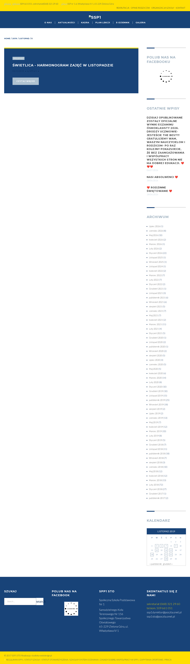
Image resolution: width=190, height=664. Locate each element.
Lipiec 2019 (154, 413)
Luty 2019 (154, 435)
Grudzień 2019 (156, 391)
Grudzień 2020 (156, 337)
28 (166, 559)
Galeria (141, 22)
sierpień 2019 (155, 409)
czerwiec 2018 (156, 466)
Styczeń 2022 (155, 284)
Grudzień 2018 (156, 444)
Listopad (24, 38)
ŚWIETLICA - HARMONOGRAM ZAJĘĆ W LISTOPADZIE (63, 65)
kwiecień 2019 (156, 426)
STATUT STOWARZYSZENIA (55, 659)
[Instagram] (183, 18)
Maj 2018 (153, 471)
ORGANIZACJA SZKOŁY (162, 8)
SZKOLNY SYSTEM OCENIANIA (84, 659)
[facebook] (178, 18)
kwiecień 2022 (156, 270)
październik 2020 (157, 346)
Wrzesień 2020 (156, 351)
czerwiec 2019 (156, 417)
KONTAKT (180, 8)
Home (7, 38)
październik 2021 (157, 297)
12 (157, 550)
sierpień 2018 (155, 462)
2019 (14, 38)
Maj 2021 (153, 315)
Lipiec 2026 (154, 226)
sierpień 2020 (155, 355)
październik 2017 (157, 498)
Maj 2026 (153, 235)
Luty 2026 (154, 248)
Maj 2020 (153, 368)
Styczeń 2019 (155, 440)
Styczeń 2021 (155, 333)
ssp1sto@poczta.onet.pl (161, 616)
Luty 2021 (154, 328)
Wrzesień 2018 (156, 458)
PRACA (168, 659)
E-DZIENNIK (122, 22)
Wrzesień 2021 (156, 302)
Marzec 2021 (155, 324)
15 (171, 550)
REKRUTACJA (122, 8)
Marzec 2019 (155, 431)
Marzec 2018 (155, 480)
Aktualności (66, 22)
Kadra (85, 22)
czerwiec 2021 (156, 311)
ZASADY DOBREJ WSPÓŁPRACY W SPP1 (119, 659)
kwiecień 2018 (156, 475)
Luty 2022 (154, 279)
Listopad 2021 (156, 293)
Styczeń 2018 (155, 489)
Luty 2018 (154, 484)
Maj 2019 (153, 422)
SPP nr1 (33, 71)
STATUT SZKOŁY (32, 659)
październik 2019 (157, 400)
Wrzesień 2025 (156, 262)
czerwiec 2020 (156, 364)
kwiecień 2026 (156, 239)
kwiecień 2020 (156, 373)
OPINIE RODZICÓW (140, 8)
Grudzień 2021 (156, 288)
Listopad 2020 (156, 342)
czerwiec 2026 (156, 230)
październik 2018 (157, 453)
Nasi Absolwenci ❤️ (162, 177)
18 (152, 554)
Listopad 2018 (156, 449)
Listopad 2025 (156, 257)
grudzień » (167, 563)
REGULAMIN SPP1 (14, 659)
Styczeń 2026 (155, 253)
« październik (156, 563)
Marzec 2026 (155, 244)
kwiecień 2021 (156, 319)
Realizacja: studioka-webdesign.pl (36, 655)
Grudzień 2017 (156, 493)
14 (166, 550)
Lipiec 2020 (154, 360)
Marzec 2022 (155, 275)
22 (171, 554)
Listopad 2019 (156, 395)
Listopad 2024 (156, 266)
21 (166, 554)
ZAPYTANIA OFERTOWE (151, 659)
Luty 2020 (154, 382)
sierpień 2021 (155, 306)
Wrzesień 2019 (156, 404)
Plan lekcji (102, 22)
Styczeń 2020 (155, 386)
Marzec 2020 (155, 377)
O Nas (48, 22)
